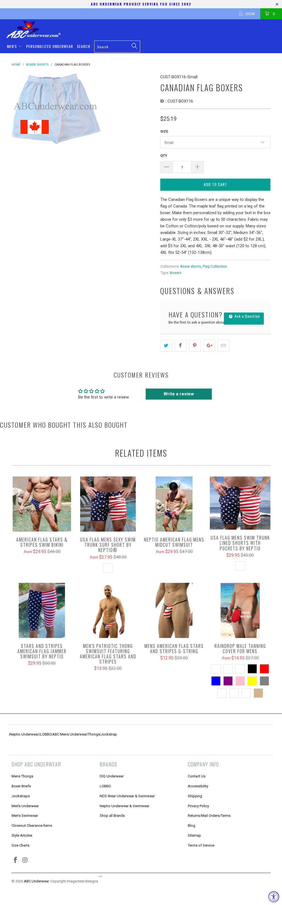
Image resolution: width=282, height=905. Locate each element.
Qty (163, 155)
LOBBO (45, 734)
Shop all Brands (112, 816)
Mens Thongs (22, 776)
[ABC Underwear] (144, 29)
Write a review (179, 394)
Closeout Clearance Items (32, 825)
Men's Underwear (25, 806)
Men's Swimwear (25, 816)
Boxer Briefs (21, 786)
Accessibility (198, 786)
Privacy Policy (198, 806)
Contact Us (196, 776)
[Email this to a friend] (223, 346)
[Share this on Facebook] (180, 346)
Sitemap (194, 835)
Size (164, 131)
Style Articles (22, 835)
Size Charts (20, 845)
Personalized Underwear (49, 46)
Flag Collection (215, 266)
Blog (191, 825)
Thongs (94, 734)
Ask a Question (247, 316)
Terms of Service (201, 845)
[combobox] (117, 47)
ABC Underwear (36, 881)
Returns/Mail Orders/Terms (209, 816)
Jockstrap (109, 734)
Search (83, 46)
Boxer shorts (190, 266)
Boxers (175, 272)
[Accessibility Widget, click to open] (273, 896)
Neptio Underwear (24, 734)
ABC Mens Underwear (69, 734)
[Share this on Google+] (209, 346)
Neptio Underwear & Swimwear (124, 806)
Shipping (195, 796)
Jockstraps (21, 796)
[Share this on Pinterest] (195, 346)
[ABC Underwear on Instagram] (25, 860)
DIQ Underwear (112, 776)
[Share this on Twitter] (166, 346)
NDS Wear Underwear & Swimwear (127, 796)
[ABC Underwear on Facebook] (16, 860)
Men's (12, 46)
